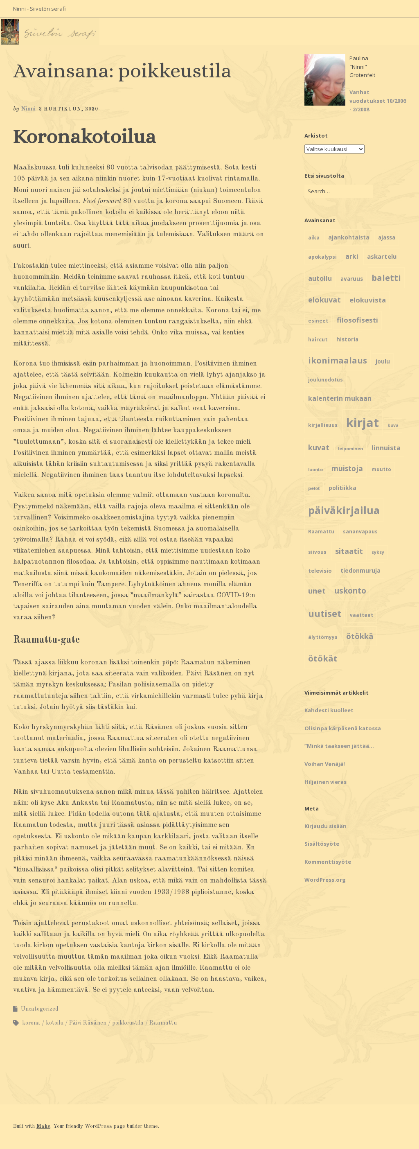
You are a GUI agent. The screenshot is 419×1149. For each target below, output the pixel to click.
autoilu (320, 278)
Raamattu (163, 1023)
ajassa (386, 237)
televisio (320, 570)
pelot (314, 488)
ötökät (323, 658)
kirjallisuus (323, 425)
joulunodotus (325, 380)
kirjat (362, 422)
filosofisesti (357, 320)
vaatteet (361, 615)
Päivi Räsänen (87, 1023)
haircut (318, 339)
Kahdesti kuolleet (329, 710)
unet (317, 590)
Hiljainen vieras (325, 782)
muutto (381, 469)
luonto (315, 469)
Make (43, 1126)
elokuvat (324, 300)
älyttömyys (323, 637)
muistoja (347, 468)
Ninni (28, 109)
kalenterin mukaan (340, 398)
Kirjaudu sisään (325, 826)
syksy (378, 552)
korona (31, 1023)
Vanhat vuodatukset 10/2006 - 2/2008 (377, 100)
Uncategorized (40, 1009)
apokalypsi (322, 256)
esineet (318, 321)
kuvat (318, 447)
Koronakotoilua (84, 136)
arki (351, 256)
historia (347, 339)
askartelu (381, 256)
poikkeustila (128, 1023)
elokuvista (367, 300)
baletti (386, 277)
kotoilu (54, 1023)
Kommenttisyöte (327, 861)
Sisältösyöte (321, 843)
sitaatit (349, 551)
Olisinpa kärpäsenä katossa (342, 728)
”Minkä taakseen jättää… (339, 745)
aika (314, 237)
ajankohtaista (348, 237)
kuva (393, 425)
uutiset (324, 613)
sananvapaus (360, 531)
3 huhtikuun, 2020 (68, 109)
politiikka (342, 488)
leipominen (350, 448)
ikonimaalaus (337, 360)
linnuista (386, 447)
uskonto (350, 590)
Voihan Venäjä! (324, 764)
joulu (383, 361)
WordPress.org (325, 879)
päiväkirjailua (344, 510)
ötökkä (359, 636)
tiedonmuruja (360, 570)
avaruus (351, 278)
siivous (317, 552)
